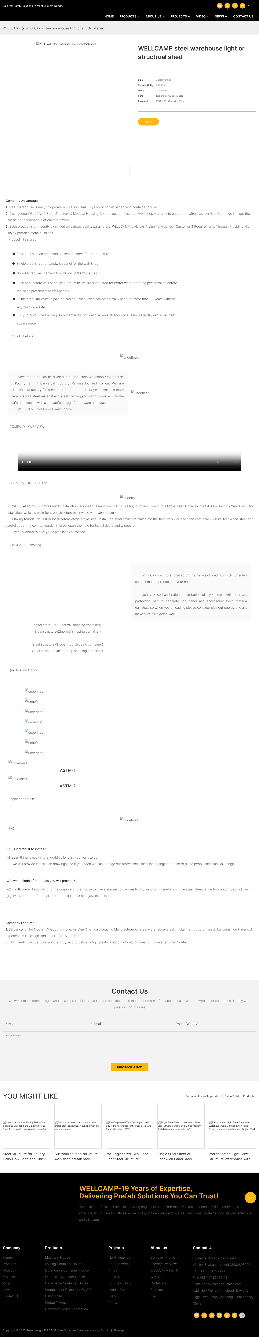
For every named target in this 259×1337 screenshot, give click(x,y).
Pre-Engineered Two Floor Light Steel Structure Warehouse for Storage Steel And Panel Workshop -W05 (129, 1157)
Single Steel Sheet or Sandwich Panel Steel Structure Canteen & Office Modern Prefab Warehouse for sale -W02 (179, 1157)
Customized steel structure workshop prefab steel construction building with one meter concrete (76, 1157)
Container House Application (203, 1096)
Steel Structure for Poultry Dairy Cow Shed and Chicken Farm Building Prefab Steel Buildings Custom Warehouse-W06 (26, 1157)
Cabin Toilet (231, 1096)
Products (248, 1096)
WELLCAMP (11, 28)
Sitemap (118, 1330)
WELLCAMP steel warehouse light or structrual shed (65, 28)
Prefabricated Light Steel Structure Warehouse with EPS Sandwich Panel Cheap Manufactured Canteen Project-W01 (231, 1157)
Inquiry (148, 121)
